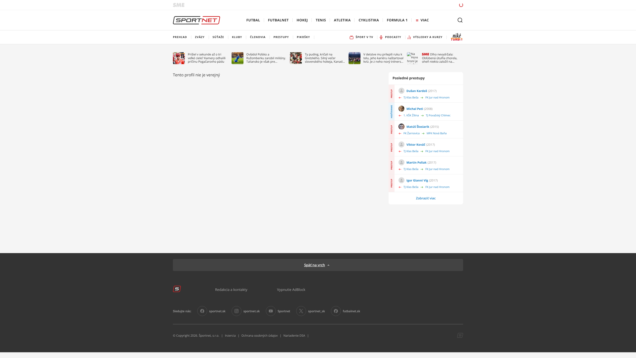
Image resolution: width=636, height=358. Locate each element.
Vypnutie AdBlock (291, 289)
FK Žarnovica (411, 133)
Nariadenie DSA (294, 335)
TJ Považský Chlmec (438, 115)
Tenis (321, 20)
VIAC (425, 20)
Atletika (342, 20)
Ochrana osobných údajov (259, 335)
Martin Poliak (416, 162)
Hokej (302, 20)
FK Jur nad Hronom (437, 97)
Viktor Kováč (415, 144)
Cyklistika (368, 20)
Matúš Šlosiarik (417, 127)
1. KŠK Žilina (411, 115)
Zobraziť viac (426, 198)
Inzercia (230, 335)
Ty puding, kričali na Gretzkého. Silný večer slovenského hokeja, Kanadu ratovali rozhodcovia (324, 58)
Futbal (253, 20)
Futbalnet (278, 20)
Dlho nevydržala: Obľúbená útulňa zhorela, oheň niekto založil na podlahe (439, 58)
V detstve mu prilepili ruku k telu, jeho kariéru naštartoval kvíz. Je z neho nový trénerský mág (383, 58)
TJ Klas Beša (410, 97)
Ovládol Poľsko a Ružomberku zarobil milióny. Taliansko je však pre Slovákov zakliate (266, 58)
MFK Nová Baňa (437, 133)
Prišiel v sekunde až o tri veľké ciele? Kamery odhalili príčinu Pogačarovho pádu (207, 58)
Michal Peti (414, 109)
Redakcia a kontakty (231, 289)
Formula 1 (397, 20)
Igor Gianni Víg (417, 180)
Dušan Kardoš (416, 91)
